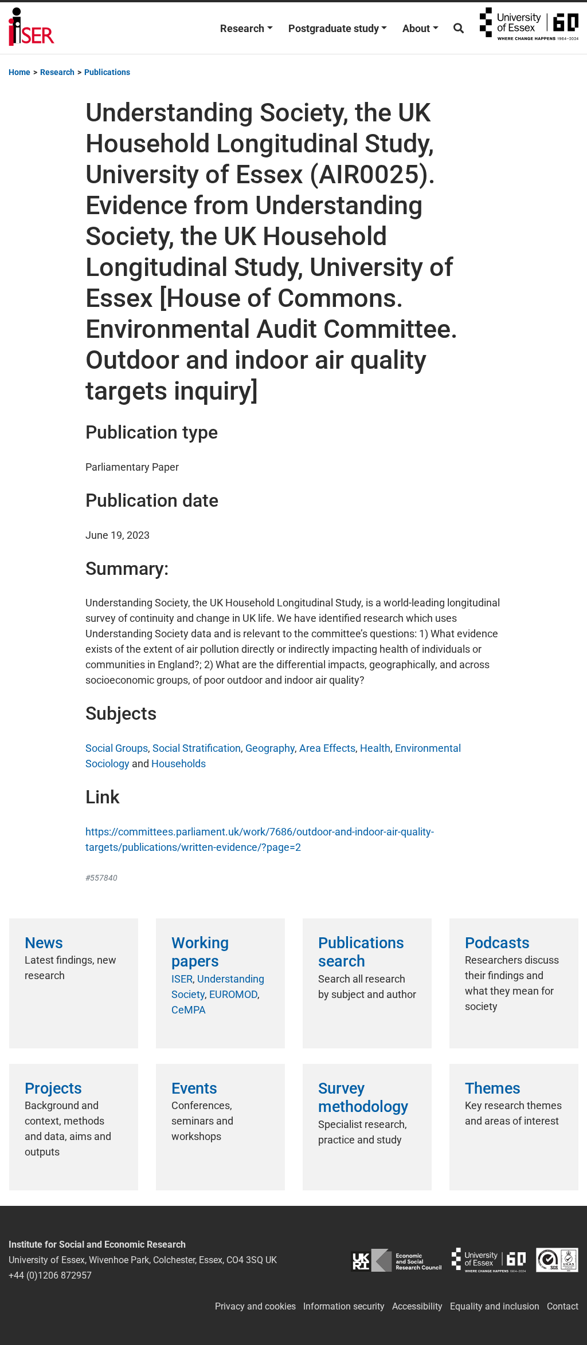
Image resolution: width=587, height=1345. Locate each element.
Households (178, 764)
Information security (344, 1306)
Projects (53, 1088)
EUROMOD (233, 994)
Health (375, 748)
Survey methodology (363, 1097)
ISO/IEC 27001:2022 (557, 1259)
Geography (270, 748)
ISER (182, 979)
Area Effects (327, 748)
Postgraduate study (333, 28)
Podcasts (497, 943)
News (44, 943)
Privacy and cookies (255, 1306)
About (416, 28)
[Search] (458, 28)
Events (194, 1088)
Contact (562, 1306)
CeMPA (188, 1010)
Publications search (361, 952)
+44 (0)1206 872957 (50, 1275)
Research (242, 28)
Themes (493, 1088)
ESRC (396, 1259)
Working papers (200, 952)
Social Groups (116, 748)
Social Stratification (196, 748)
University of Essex (529, 28)
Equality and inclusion (494, 1306)
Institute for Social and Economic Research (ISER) (31, 28)
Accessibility (417, 1306)
